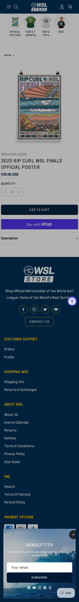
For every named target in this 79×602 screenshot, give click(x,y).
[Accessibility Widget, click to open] (72, 301)
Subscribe (39, 577)
